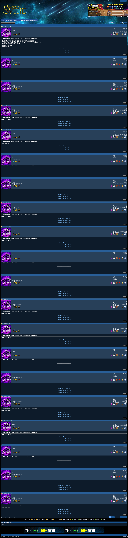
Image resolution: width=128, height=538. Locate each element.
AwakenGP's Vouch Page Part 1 (64, 48)
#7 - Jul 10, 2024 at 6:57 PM (6, 178)
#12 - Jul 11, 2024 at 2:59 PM (6, 299)
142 (122, 22)
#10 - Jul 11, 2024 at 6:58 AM (6, 250)
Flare (13, 30)
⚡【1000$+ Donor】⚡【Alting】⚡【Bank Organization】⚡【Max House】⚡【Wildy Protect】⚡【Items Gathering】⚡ (46, 519)
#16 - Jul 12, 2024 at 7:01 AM (6, 396)
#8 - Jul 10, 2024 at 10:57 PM (6, 202)
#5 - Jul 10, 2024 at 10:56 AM (6, 129)
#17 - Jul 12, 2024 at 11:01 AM (7, 420)
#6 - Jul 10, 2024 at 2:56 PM (6, 153)
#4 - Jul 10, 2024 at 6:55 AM (6, 105)
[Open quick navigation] (126, 20)
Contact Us (116, 534)
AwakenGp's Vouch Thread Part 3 (64, 52)
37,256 (125, 29)
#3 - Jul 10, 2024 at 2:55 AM (6, 81)
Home (122, 534)
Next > (125, 22)
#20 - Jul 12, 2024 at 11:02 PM (7, 493)
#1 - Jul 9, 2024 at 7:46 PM (6, 26)
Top (124, 534)
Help (119, 534)
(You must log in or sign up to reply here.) (8, 517)
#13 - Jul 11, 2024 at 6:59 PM (6, 323)
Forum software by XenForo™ (9, 536)
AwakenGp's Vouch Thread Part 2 (64, 50)
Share (125, 54)
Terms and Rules (125, 536)
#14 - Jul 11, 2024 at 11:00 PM (7, 347)
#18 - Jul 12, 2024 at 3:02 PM (6, 444)
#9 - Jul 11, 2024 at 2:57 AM (6, 226)
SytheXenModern (4, 534)
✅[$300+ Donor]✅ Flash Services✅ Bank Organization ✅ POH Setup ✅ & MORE (89, 519)
